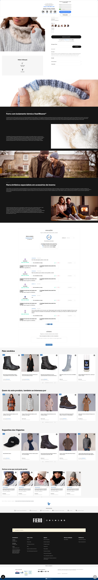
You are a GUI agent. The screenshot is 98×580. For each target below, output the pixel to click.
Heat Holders (66, 539)
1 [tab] (45, 383)
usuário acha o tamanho (49, 246)
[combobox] (60, 9)
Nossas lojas (29, 541)
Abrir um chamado (46, 539)
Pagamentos (46, 546)
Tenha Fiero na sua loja (82, 539)
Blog (27, 546)
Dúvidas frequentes (47, 541)
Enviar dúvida (49, 344)
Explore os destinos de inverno (32, 548)
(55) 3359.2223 (14, 541)
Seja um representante (82, 541)
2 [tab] (49, 383)
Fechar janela (65, 14)
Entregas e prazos (46, 544)
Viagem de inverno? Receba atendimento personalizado (50, 558)
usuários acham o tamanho (49, 245)
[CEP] (65, 46)
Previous (2, 27)
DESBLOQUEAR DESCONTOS (65, 11)
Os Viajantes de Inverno (30, 544)
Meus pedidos (46, 548)
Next (42, 27)
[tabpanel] (11, 367)
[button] (52, 31)
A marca (28, 539)
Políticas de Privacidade (47, 553)
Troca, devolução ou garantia (48, 555)
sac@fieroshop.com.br (15, 547)
